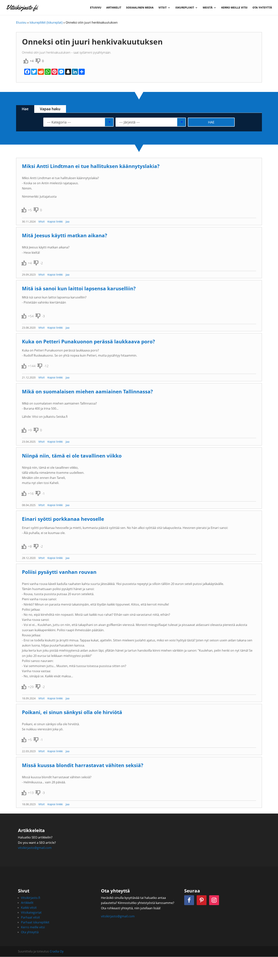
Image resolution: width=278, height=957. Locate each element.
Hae (25, 108)
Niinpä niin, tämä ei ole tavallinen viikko (72, 455)
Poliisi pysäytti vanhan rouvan (59, 572)
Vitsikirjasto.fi (30, 898)
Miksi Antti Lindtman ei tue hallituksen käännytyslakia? (90, 166)
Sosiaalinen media (140, 7)
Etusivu (95, 7)
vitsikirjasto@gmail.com (35, 848)
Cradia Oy (57, 951)
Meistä (208, 7)
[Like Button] (26, 61)
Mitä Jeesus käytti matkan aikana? (64, 235)
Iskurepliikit (184, 7)
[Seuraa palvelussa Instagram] (214, 900)
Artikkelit (113, 7)
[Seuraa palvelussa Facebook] (189, 900)
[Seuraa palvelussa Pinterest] (202, 900)
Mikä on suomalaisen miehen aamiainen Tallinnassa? (87, 391)
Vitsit (162, 7)
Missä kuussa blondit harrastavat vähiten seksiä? (82, 765)
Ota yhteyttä (262, 7)
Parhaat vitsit (30, 917)
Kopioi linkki (55, 221)
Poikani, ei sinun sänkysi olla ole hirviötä (72, 712)
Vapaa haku (50, 108)
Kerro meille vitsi (234, 7)
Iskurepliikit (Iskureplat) (46, 22)
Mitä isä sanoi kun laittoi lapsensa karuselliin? (79, 288)
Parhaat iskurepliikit (35, 922)
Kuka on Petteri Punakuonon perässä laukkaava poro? (88, 341)
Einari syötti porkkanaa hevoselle (63, 519)
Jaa (67, 221)
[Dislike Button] (38, 61)
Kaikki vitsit (29, 907)
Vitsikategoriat (31, 912)
